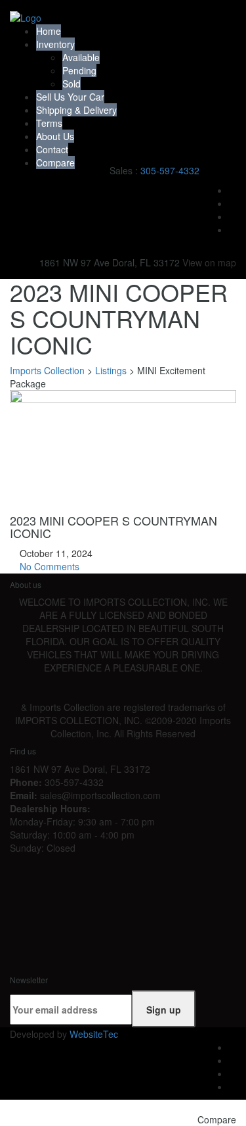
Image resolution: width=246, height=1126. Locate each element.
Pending (79, 70)
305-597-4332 (169, 170)
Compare (55, 162)
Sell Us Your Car (70, 96)
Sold (71, 83)
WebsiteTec (94, 1033)
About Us (55, 136)
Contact (52, 149)
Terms (49, 123)
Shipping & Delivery (76, 109)
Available (81, 57)
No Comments (48, 566)
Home (48, 30)
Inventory (55, 44)
